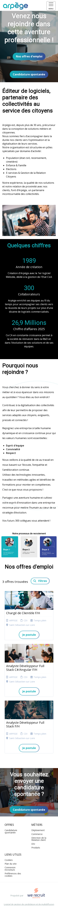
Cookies (9, 859)
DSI (33, 843)
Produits (35, 847)
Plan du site (11, 863)
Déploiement (38, 830)
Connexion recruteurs (10, 868)
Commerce (37, 834)
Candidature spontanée (29, 74)
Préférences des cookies (13, 874)
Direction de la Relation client (38, 838)
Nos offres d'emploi (29, 56)
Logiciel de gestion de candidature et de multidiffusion (29, 904)
